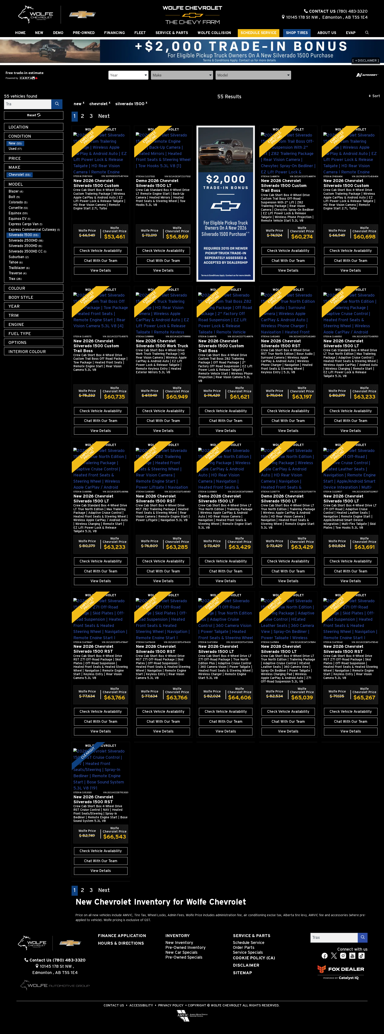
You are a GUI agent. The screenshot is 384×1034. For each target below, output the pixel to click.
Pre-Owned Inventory (185, 948)
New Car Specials (181, 952)
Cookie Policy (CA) (254, 958)
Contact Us (114, 1005)
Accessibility (141, 1005)
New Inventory (179, 943)
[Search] (56, 104)
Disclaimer (246, 965)
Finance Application (122, 936)
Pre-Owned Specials (183, 957)
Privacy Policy (171, 1005)
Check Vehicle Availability (101, 251)
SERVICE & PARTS (251, 936)
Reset (32, 115)
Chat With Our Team (100, 261)
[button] (20, 33)
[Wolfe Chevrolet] (57, 14)
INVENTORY (177, 936)
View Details (100, 270)
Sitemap (242, 973)
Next (104, 116)
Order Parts (243, 948)
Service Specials (248, 952)
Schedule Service (248, 943)
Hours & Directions (121, 943)
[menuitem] (34, 143)
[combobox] (128, 75)
